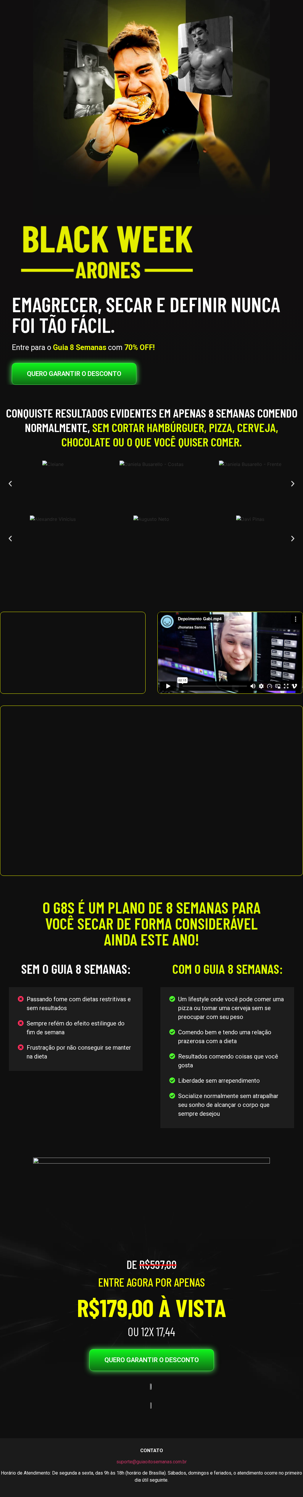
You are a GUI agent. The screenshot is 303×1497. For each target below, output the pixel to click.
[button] (10, 483)
